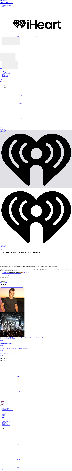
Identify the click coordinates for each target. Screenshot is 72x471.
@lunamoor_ (4, 272)
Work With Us (4, 415)
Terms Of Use (4, 414)
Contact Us (1, 80)
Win (0, 78)
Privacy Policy (4, 413)
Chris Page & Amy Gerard (6, 73)
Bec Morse (3, 71)
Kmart (3, 282)
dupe (1, 282)
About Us (3, 407)
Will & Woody (4, 72)
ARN (3, 468)
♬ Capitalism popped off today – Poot (15, 273)
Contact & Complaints (5, 408)
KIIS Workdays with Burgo (6, 70)
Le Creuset (5, 282)
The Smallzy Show (5, 76)
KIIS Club (3, 8)
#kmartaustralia (4, 273)
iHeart (3, 469)
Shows (3, 6)
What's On (3, 7)
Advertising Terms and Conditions (7, 410)
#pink (8, 273)
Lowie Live (4, 74)
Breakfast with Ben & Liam (6, 5)
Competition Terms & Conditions (7, 84)
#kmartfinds (27, 272)
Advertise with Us (5, 9)
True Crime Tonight (5, 75)
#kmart (24, 272)
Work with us (4, 85)
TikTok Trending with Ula (6, 425)
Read (1, 79)
